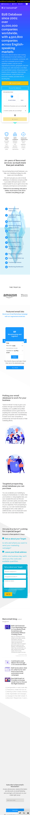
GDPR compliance (14, 221)
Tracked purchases (14, 262)
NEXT (7, 594)
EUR (20, 4)
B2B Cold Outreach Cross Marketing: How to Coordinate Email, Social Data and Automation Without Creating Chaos (18, 630)
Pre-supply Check (14, 242)
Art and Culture (12, 100)
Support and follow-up (16, 258)
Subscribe (15, 810)
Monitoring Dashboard (15, 266)
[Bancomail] (10, 9)
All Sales (15, 367)
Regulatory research (15, 254)
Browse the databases (15, 88)
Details (14, 357)
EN (14, 4)
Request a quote (15, 83)
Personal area (6, 4)
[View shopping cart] (26, 4)
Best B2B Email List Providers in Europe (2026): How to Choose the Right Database (19, 681)
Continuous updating (15, 237)
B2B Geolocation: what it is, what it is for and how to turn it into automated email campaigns (19, 671)
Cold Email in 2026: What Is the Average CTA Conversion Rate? (19, 662)
